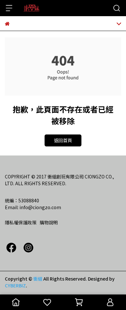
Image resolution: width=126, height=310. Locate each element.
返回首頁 (63, 140)
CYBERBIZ (15, 285)
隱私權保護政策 (21, 222)
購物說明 (49, 222)
